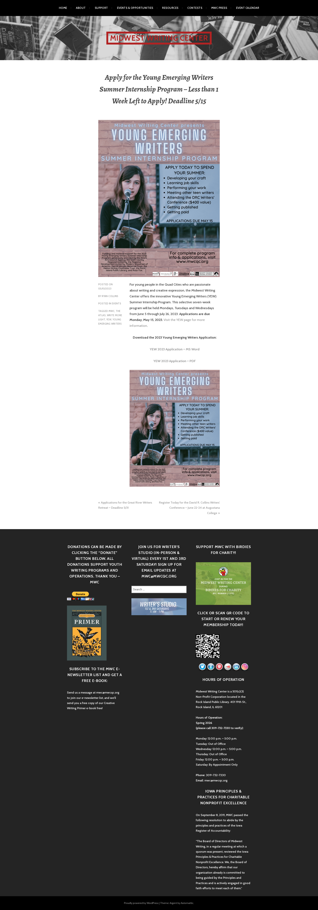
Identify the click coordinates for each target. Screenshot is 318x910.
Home (63, 8)
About (81, 8)
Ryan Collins (110, 296)
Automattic (187, 903)
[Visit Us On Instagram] (244, 667)
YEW (108, 319)
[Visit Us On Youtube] (227, 667)
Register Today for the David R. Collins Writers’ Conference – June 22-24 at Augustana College (189, 508)
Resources (170, 8)
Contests (194, 8)
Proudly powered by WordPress (141, 903)
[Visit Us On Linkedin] (236, 667)
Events (116, 303)
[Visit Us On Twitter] (202, 667)
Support (101, 8)
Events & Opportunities (135, 8)
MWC (111, 311)
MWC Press (219, 8)
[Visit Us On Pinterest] (219, 667)
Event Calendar (247, 8)
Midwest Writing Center (159, 37)
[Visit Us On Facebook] (210, 667)
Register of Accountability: (213, 830)
